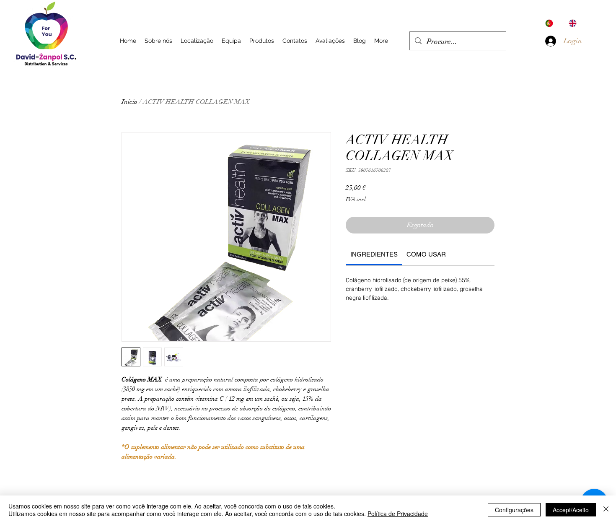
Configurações (514, 510)
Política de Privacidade (398, 513)
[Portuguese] (550, 23)
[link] (374, 254)
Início (129, 102)
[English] (574, 23)
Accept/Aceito (571, 510)
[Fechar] (606, 509)
